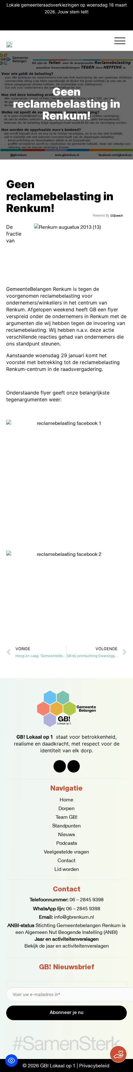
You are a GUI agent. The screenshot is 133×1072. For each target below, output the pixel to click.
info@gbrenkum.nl (74, 917)
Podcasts (66, 843)
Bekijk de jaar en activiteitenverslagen (66, 945)
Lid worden (66, 869)
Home (66, 799)
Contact (66, 860)
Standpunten (66, 825)
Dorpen (66, 808)
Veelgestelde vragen (66, 851)
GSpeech (116, 215)
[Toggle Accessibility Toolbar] (11, 1060)
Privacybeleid (94, 1065)
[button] (119, 41)
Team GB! (66, 817)
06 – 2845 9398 (87, 899)
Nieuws (66, 834)
